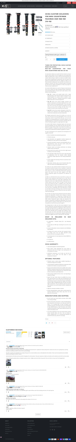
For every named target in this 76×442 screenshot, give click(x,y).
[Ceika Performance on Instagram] (4, 2)
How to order (7, 425)
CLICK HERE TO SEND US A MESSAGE (55, 426)
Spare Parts (29, 433)
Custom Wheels (30, 429)
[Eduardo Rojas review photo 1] (8, 362)
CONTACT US (7, 423)
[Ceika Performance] (6, 6)
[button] (69, 3)
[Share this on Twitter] (46, 323)
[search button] (72, 6)
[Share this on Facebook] (49, 323)
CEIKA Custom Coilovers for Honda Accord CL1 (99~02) (32, 345)
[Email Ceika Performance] (1, 2)
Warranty (6, 433)
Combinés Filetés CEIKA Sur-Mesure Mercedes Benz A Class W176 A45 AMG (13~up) (38, 404)
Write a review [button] (66, 332)
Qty (45, 57)
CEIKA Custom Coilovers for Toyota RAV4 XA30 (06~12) (32, 395)
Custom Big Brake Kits (31, 425)
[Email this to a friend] (55, 323)
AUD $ (57, 2)
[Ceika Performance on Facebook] (3, 2)
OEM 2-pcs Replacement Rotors (32, 431)
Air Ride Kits (29, 427)
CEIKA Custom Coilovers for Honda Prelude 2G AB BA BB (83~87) (34, 370)
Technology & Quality (8, 427)
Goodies (28, 435)
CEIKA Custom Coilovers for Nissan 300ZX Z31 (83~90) (32, 386)
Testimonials (7, 429)
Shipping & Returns (8, 431)
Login (65, 2)
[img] (11, 345)
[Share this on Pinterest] (52, 323)
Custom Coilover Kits (30, 423)
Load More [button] (38, 414)
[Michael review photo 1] (10, 378)
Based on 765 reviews (10, 333)
